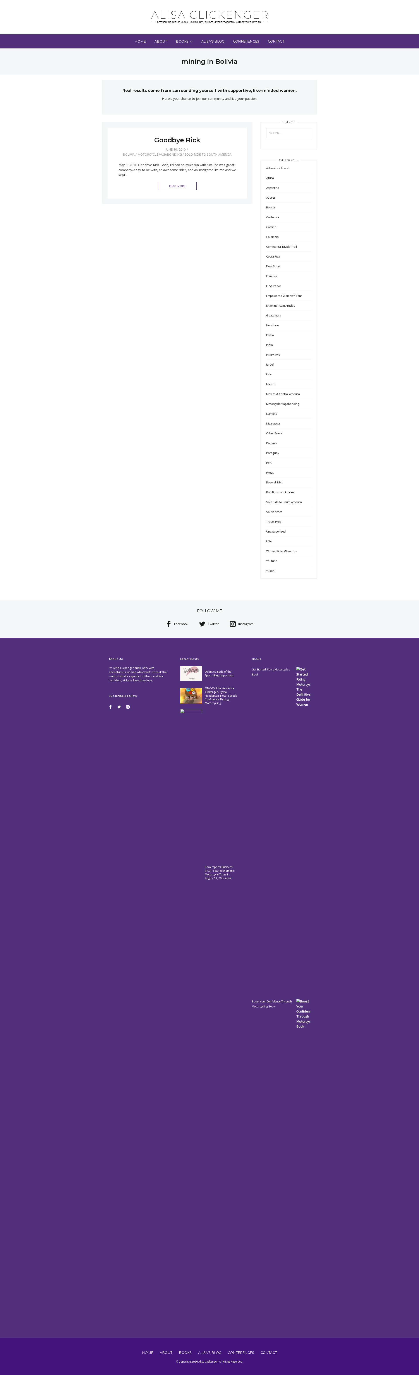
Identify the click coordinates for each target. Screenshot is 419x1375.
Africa (270, 178)
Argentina (272, 188)
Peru (269, 463)
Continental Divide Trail (281, 247)
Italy (269, 374)
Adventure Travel (277, 168)
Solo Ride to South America (208, 154)
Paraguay (272, 453)
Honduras (273, 325)
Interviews (273, 355)
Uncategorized (276, 531)
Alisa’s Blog (212, 41)
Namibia (271, 414)
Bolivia (129, 154)
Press (270, 472)
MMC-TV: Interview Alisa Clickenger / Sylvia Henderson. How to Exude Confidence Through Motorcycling (221, 695)
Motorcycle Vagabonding (159, 154)
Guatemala (273, 315)
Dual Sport (273, 266)
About (161, 41)
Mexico (271, 384)
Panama (271, 443)
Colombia (272, 237)
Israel (270, 364)
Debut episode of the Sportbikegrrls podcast (219, 673)
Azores (271, 197)
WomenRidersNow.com (281, 551)
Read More (177, 186)
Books (182, 41)
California (272, 217)
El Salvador (273, 286)
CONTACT (276, 41)
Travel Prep (274, 522)
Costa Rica (273, 256)
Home (140, 41)
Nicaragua (273, 423)
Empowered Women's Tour (284, 296)
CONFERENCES (246, 41)
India (269, 345)
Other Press (274, 433)
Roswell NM (274, 482)
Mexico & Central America (283, 394)
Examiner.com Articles (280, 306)
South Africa (274, 512)
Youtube (271, 561)
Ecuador (271, 276)
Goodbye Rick (177, 140)
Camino (271, 227)
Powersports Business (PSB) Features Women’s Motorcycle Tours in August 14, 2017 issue (219, 872)
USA (269, 541)
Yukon (270, 571)
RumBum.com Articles (280, 492)
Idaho (270, 335)
